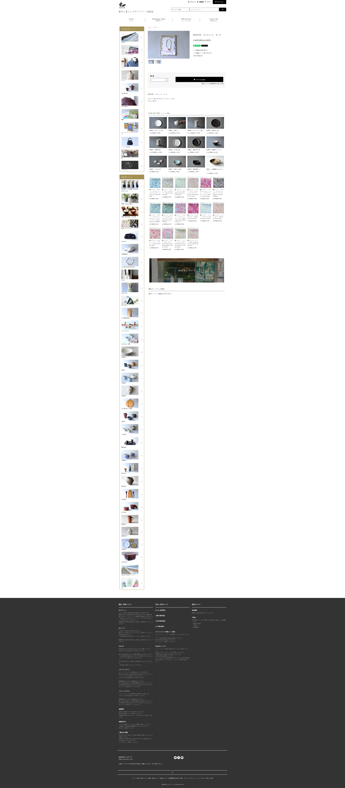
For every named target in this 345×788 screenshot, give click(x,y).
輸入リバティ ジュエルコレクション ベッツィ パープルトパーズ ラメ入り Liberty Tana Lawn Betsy (205, 193)
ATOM (211, 778)
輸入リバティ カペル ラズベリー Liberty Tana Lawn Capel (193, 216)
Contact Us (213, 19)
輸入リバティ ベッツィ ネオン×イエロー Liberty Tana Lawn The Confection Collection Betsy (180, 244)
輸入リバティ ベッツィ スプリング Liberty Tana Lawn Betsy (205, 216)
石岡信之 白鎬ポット (173, 130)
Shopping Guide (158, 19)
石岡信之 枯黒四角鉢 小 (193, 169)
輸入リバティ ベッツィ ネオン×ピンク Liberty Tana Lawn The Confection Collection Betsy (167, 244)
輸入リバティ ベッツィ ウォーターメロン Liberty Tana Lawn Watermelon (180, 192)
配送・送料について (154, 778)
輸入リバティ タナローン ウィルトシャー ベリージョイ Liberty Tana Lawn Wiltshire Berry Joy (180, 218)
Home (131, 19)
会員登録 (201, 2)
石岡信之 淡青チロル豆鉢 (174, 169)
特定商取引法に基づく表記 (217, 83)
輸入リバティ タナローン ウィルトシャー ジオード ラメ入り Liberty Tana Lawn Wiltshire (218, 193)
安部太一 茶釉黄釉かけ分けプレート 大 (215, 169)
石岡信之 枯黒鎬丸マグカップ (214, 149)
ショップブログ (201, 778)
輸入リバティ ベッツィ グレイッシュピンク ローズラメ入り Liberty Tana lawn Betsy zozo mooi (193, 193)
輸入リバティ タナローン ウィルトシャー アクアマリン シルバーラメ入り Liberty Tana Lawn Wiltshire (154, 218)
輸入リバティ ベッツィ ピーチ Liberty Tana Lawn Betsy (218, 216)
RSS (207, 778)
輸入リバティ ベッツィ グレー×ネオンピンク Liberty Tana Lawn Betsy (167, 192)
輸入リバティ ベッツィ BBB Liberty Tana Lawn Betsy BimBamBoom (192, 243)
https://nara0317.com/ (126, 759)
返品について (204, 83)
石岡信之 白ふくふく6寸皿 (156, 130)
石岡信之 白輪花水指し (155, 149)
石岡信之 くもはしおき (155, 169)
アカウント (193, 2)
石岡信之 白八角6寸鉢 (174, 149)
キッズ (155, 27)
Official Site (186, 19)
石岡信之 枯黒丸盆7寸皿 (212, 130)
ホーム (149, 27)
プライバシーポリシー (190, 778)
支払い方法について (142, 778)
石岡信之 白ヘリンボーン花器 (195, 130)
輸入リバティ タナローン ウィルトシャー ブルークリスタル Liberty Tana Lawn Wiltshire (154, 193)
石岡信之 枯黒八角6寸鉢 (193, 149)
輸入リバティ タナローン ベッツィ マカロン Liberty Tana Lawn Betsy (154, 243)
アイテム (221, 2)
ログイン (209, 2)
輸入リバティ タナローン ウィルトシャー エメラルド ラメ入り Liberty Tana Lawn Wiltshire (167, 218)
